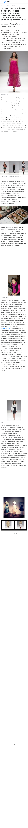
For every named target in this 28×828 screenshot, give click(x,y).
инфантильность (6, 328)
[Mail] (5, 1)
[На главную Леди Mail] (8, 1)
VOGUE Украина (14, 5)
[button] (14, 72)
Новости (22, 5)
